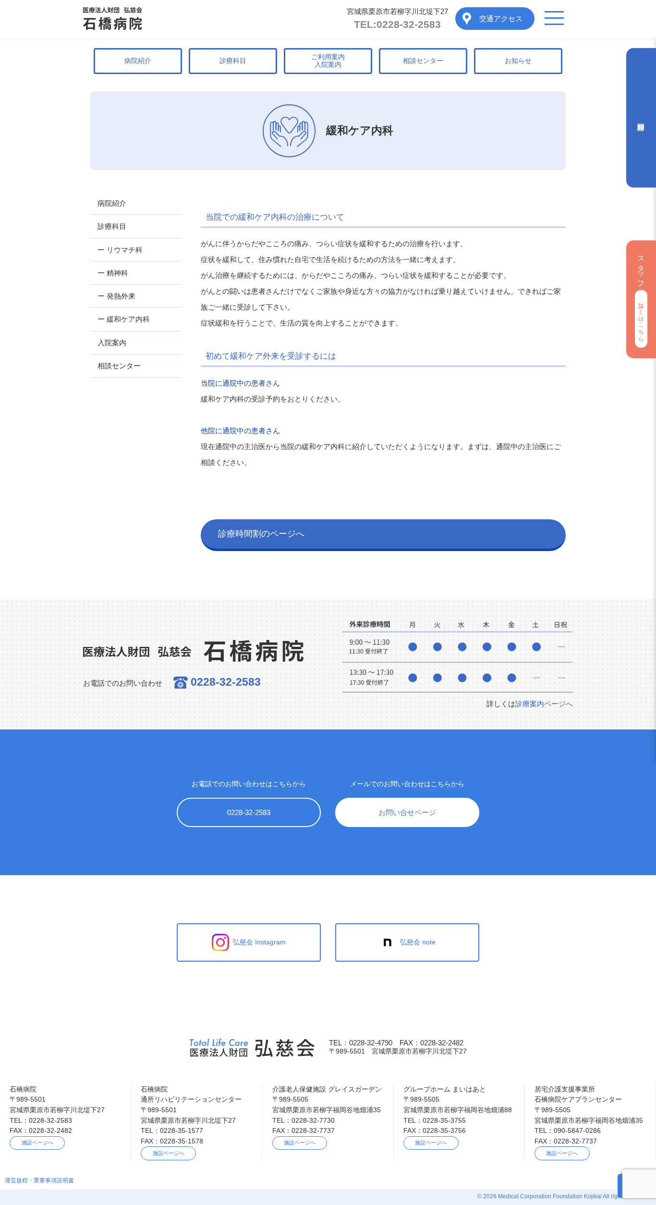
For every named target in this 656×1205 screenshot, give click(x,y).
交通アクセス (500, 18)
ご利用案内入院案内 (328, 60)
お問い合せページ (407, 812)
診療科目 (232, 60)
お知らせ (518, 60)
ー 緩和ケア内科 (123, 319)
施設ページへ (37, 1142)
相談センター (423, 60)
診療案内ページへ (544, 704)
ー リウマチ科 (120, 250)
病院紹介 (137, 60)
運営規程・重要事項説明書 (39, 1180)
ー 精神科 (112, 273)
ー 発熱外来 (116, 296)
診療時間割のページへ (261, 534)
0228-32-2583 (397, 24)
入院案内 (111, 343)
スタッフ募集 (641, 295)
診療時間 (641, 118)
